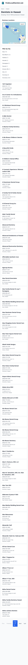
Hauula (5, 66)
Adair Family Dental (8, 214)
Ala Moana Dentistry (9, 440)
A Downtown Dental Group (10, 182)
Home (2, 9)
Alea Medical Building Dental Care (13, 505)
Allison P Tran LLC (7, 568)
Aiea (4, 52)
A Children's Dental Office (10, 159)
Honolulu (6, 78)
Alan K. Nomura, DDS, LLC (10, 462)
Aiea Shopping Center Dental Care (13, 323)
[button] (20, 39)
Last (25, 623)
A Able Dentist (6, 116)
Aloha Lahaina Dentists (9, 611)
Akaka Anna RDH (7, 387)
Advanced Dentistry (8, 225)
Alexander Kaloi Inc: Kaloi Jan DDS (13, 536)
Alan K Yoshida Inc (8, 451)
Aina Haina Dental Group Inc (11, 355)
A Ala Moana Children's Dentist (12, 137)
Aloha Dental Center (8, 589)
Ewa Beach (6, 54)
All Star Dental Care (8, 546)
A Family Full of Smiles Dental (11, 193)
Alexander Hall (7, 525)
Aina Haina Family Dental (10, 366)
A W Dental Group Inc (9, 203)
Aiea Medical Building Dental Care (13, 302)
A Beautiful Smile (7, 148)
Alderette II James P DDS (10, 494)
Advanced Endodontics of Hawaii (12, 235)
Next (20, 623)
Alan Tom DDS (6, 485)
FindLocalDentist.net (14, 3)
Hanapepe (6, 63)
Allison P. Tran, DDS (8, 578)
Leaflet (11, 43)
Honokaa (5, 75)
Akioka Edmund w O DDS (10, 398)
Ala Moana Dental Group (10, 419)
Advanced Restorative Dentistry (12, 246)
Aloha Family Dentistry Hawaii (12, 600)
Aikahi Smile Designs (9, 344)
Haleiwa (5, 57)
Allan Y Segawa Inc (8, 557)
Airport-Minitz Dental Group (11, 376)
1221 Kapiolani (6, 84)
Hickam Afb (6, 69)
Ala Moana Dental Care (9, 408)
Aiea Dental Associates (9, 278)
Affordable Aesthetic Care (10, 257)
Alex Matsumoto (7, 514)
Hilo (4, 72)
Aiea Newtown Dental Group (11, 312)
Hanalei (5, 60)
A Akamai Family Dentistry (10, 127)
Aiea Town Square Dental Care (12, 334)
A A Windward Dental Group (11, 105)
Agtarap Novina (7, 267)
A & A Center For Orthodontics (12, 95)
